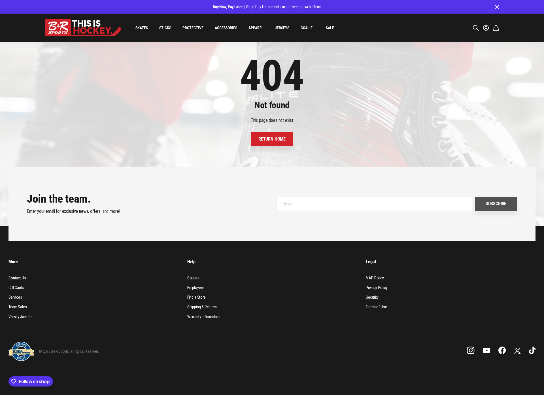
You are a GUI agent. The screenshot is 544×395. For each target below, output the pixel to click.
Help (191, 261)
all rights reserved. (85, 351)
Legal (371, 261)
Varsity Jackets (20, 317)
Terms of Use (376, 307)
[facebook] (502, 350)
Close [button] (497, 7)
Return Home (272, 139)
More (13, 261)
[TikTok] (532, 350)
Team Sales (17, 307)
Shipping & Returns (202, 307)
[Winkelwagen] (496, 28)
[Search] (476, 28)
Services (15, 297)
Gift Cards (16, 287)
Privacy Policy (377, 287)
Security (372, 297)
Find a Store (196, 297)
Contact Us (17, 278)
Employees (196, 287)
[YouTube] (486, 350)
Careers (193, 278)
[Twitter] (517, 351)
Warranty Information (203, 317)
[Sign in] (486, 28)
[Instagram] (470, 350)
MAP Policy (375, 278)
